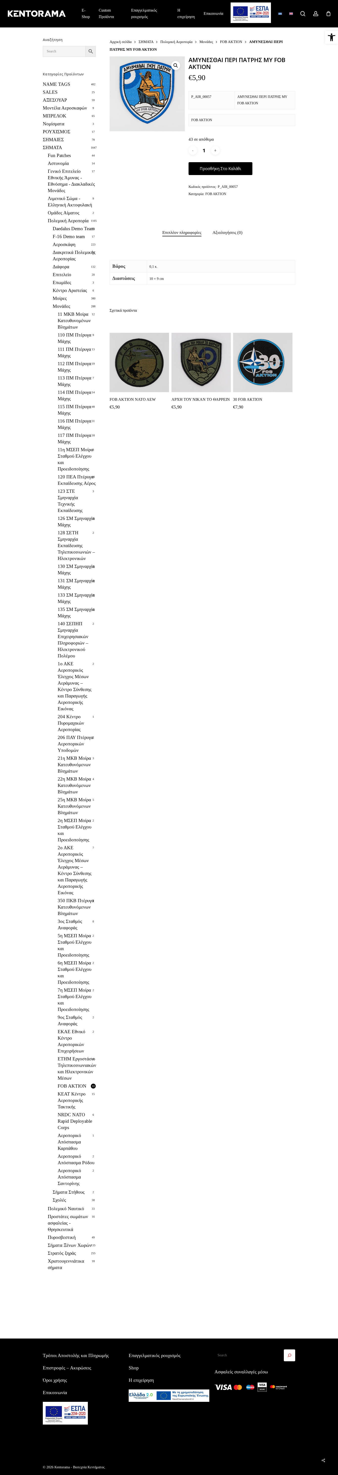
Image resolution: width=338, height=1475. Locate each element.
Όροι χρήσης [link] (55, 1380)
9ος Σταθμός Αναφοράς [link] (70, 1020)
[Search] (289, 1355)
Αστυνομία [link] (58, 163)
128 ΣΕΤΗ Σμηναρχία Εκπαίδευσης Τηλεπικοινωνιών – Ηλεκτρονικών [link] (76, 545)
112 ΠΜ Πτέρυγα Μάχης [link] (74, 367)
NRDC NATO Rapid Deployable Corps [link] (75, 1121)
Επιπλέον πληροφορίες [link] (181, 232)
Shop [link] (134, 1367)
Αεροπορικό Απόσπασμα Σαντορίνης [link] (69, 1177)
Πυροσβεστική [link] (62, 1237)
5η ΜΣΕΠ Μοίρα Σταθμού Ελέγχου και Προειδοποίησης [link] (74, 945)
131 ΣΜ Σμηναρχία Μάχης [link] (76, 584)
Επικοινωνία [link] (55, 1392)
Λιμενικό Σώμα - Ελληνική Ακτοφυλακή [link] (70, 201)
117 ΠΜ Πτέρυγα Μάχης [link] (74, 438)
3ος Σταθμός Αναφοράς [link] (70, 924)
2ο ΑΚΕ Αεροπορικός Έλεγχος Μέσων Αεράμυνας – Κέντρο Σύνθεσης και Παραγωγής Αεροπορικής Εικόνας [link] (75, 870)
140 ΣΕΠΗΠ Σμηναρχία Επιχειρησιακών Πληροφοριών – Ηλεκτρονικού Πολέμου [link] (73, 639)
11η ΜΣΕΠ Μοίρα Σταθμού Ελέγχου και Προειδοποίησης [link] (75, 459)
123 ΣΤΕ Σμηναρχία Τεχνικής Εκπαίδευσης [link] (70, 501)
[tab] (181, 232)
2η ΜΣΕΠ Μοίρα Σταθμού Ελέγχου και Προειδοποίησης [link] (74, 830)
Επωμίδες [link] (62, 282)
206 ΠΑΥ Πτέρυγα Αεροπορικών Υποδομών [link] (75, 744)
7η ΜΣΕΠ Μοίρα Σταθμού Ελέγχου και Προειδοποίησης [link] (74, 999)
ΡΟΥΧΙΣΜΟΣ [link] (56, 131)
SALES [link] (50, 92)
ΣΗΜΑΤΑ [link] (52, 147)
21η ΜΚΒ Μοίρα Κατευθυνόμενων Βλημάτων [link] (74, 765)
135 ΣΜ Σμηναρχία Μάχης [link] (76, 612)
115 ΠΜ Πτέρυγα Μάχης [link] (74, 410)
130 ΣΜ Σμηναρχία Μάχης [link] (76, 569)
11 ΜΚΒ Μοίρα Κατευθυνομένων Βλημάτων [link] (74, 321)
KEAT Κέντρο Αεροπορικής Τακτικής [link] (72, 1100)
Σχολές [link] (59, 1200)
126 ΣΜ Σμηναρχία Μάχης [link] (76, 521)
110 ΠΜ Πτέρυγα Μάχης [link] (74, 338)
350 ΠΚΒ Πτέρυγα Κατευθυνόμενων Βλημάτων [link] (76, 907)
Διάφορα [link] (61, 266)
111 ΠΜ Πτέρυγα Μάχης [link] (74, 352)
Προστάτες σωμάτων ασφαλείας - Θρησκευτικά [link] (68, 1223)
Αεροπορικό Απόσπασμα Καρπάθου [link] (69, 1142)
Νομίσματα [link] (53, 123)
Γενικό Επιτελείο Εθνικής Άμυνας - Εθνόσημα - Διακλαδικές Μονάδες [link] (71, 181)
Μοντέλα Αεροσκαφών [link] (65, 108)
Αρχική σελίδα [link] (121, 42)
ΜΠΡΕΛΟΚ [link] (54, 115)
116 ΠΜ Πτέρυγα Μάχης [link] (74, 424)
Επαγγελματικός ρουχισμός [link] (155, 1355)
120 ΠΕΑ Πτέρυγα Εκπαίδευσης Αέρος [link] (77, 480)
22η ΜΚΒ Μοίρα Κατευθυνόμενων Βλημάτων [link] (74, 785)
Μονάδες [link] (61, 306)
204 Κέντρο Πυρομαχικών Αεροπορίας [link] (71, 723)
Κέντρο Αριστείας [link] (70, 290)
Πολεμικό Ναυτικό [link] (66, 1208)
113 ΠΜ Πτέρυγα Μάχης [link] (74, 381)
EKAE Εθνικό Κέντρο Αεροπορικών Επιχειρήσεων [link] (71, 1041)
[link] (331, 37)
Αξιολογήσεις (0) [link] (227, 232)
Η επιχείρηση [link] (141, 1380)
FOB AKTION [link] (72, 1086)
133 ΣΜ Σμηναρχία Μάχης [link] (76, 598)
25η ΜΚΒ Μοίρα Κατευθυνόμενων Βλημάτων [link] (74, 806)
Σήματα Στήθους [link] (69, 1192)
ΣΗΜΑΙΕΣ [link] (53, 139)
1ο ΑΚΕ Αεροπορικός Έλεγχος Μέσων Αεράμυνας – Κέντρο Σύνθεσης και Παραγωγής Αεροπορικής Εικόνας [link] (75, 686)
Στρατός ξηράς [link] (62, 1253)
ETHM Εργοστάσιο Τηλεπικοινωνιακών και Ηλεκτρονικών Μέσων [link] (77, 1068)
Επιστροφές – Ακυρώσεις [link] (67, 1367)
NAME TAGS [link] (56, 84)
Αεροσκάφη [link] (64, 244)
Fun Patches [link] (59, 155)
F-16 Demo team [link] (69, 236)
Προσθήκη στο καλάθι (220, 168)
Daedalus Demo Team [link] (74, 228)
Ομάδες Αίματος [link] (63, 212)
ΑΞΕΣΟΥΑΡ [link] (55, 100)
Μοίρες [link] (60, 298)
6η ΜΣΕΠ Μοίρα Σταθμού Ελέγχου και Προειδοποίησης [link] (74, 972)
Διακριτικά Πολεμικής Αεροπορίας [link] (74, 255)
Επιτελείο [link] (62, 274)
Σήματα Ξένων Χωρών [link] (70, 1245)
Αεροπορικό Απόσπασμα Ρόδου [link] (76, 1159)
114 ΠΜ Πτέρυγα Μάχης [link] (74, 395)
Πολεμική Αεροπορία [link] (68, 220)
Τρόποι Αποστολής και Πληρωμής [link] (76, 1355)
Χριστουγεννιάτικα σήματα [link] (66, 1264)
